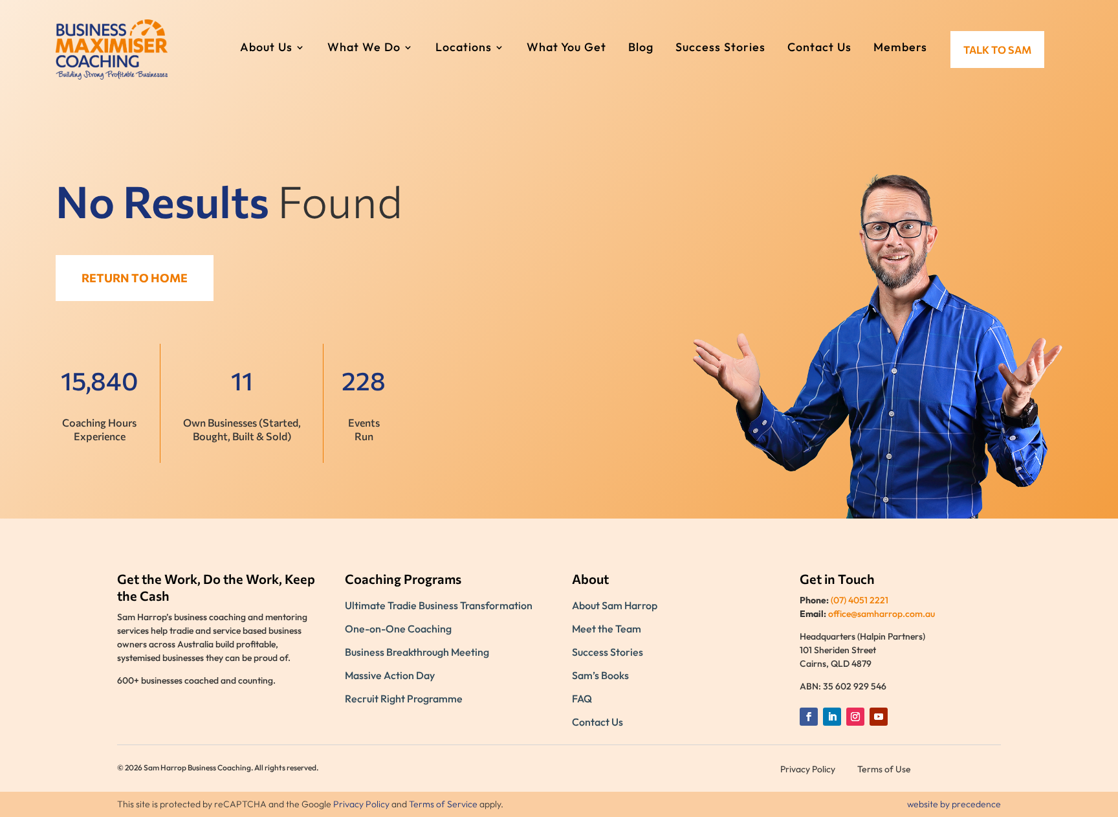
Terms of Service (443, 804)
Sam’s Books (600, 675)
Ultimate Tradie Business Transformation (438, 605)
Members (900, 48)
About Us (266, 48)
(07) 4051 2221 (859, 600)
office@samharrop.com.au (881, 614)
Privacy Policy (361, 804)
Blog (640, 48)
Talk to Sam (997, 49)
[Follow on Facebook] (809, 717)
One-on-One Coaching (398, 628)
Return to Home (135, 278)
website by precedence (954, 804)
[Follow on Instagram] (855, 717)
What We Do (363, 48)
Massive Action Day (390, 675)
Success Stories (720, 48)
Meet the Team (606, 628)
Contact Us (819, 48)
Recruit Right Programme (404, 698)
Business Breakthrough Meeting (417, 651)
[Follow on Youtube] (879, 717)
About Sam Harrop (614, 605)
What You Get (566, 48)
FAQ (582, 698)
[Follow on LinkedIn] (832, 717)
